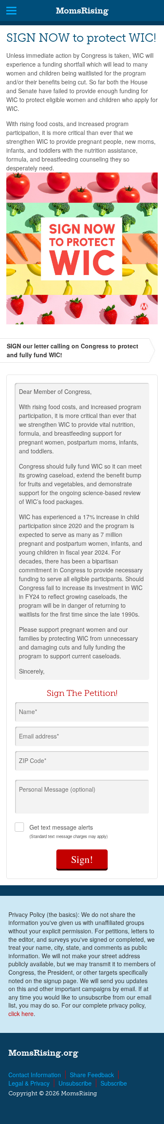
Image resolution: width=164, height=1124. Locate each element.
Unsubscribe (75, 1083)
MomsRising (82, 10)
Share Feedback (92, 1074)
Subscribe (114, 1083)
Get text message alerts (68, 831)
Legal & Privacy (29, 1083)
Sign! (82, 859)
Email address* (39, 736)
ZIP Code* (32, 760)
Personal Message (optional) (57, 789)
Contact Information (34, 1074)
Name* (28, 711)
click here (21, 1013)
